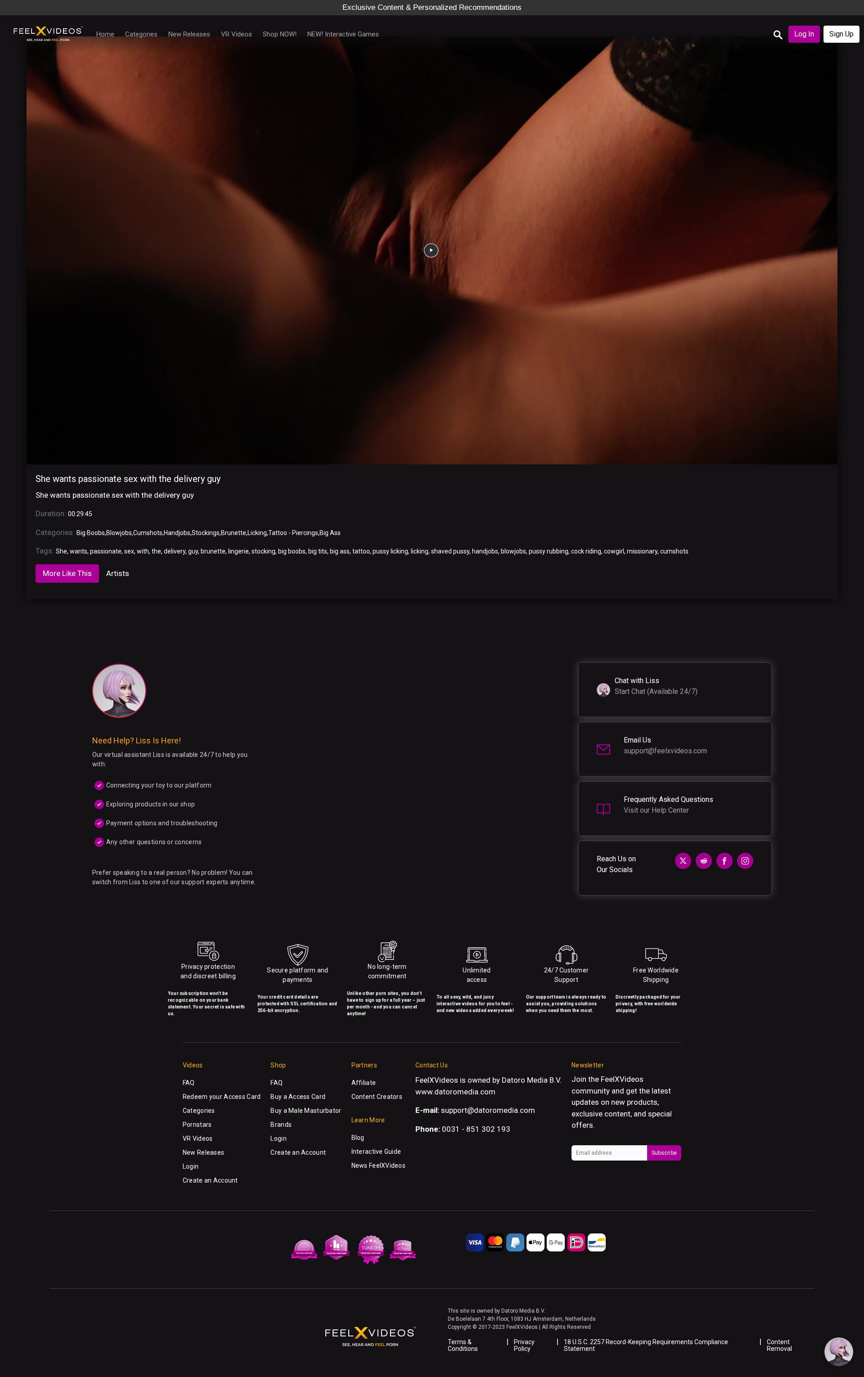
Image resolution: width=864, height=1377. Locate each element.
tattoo (361, 551)
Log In (804, 34)
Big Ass (330, 532)
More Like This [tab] (67, 573)
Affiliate (363, 1082)
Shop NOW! (280, 34)
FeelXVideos (622, 1079)
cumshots (674, 551)
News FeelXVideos (378, 1165)
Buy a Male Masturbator (305, 1110)
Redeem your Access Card (222, 1096)
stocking (263, 551)
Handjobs (177, 532)
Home (105, 34)
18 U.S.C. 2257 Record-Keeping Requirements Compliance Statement (646, 1345)
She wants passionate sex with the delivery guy (128, 478)
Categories (141, 34)
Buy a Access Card (297, 1096)
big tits (317, 551)
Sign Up (841, 34)
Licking (257, 532)
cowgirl (614, 551)
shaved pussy (450, 551)
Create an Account (210, 1180)
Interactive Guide (376, 1151)
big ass (340, 551)
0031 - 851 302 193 (476, 1129)
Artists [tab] (117, 573)
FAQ (189, 1082)
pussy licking (390, 551)
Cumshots (147, 532)
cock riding (586, 551)
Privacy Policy (524, 1345)
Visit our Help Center (656, 810)
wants (78, 551)
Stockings (206, 532)
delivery (174, 551)
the (156, 551)
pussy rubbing (548, 551)
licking (419, 551)
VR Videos (236, 34)
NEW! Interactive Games (343, 34)
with (143, 551)
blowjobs (513, 551)
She (61, 551)
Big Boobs (90, 532)
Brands (281, 1124)
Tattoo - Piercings (293, 532)
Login (190, 1166)
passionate (106, 551)
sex (129, 551)
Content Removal (779, 1345)
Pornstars (197, 1124)
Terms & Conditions (463, 1345)
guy (193, 551)
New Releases (189, 34)
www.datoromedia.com (455, 1091)
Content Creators (376, 1096)
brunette (213, 551)
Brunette (233, 532)
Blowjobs (119, 532)
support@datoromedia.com (488, 1110)
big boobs (292, 551)
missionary (642, 551)
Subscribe (664, 1153)
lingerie (238, 551)
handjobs (485, 551)
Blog (357, 1137)
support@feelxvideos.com (665, 751)
